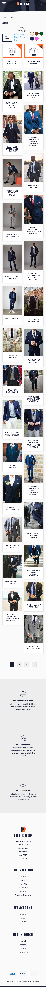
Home (5, 17)
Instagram (23, 945)
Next (34, 664)
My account (23, 914)
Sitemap (23, 877)
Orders (23, 918)
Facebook (23, 941)
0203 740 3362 (23, 858)
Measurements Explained (23, 895)
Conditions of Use (23, 888)
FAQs (23, 880)
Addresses (23, 922)
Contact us (23, 891)
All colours (7, 37)
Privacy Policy (23, 884)
